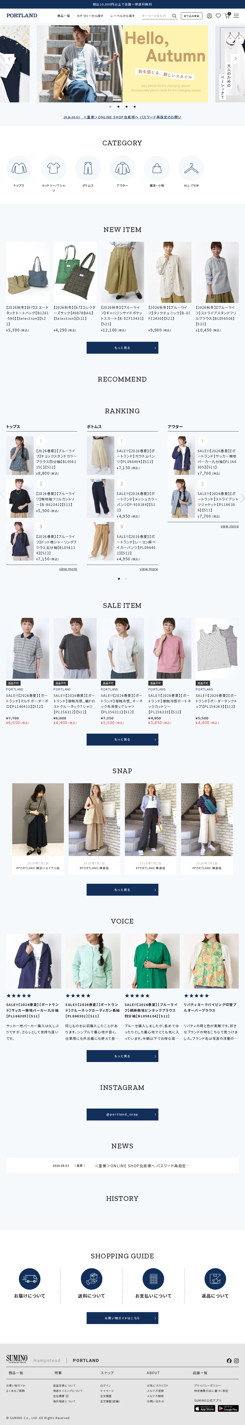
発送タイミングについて (68, 1391)
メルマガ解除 (155, 1396)
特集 (58, 1372)
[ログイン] (209, 16)
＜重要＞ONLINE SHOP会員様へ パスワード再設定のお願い (122, 117)
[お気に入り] (218, 16)
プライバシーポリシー (207, 1385)
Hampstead (47, 1360)
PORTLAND (86, 1360)
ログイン (105, 1385)
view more (68, 568)
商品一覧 (63, 16)
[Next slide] (235, 58)
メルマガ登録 (155, 1391)
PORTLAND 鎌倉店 (95, 868)
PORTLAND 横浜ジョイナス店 (39, 868)
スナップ (107, 1372)
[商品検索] (191, 15)
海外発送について (64, 1401)
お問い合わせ (155, 1401)
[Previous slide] (9, 58)
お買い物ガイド (16, 1385)
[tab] (110, 107)
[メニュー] (236, 16)
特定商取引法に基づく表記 (211, 1391)
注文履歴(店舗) (110, 1401)
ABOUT (153, 1372)
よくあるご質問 (15, 1391)
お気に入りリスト (157, 1385)
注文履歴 (106, 1396)
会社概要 (59, 1396)
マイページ (107, 1391)
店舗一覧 (200, 1372)
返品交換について (64, 1385)
